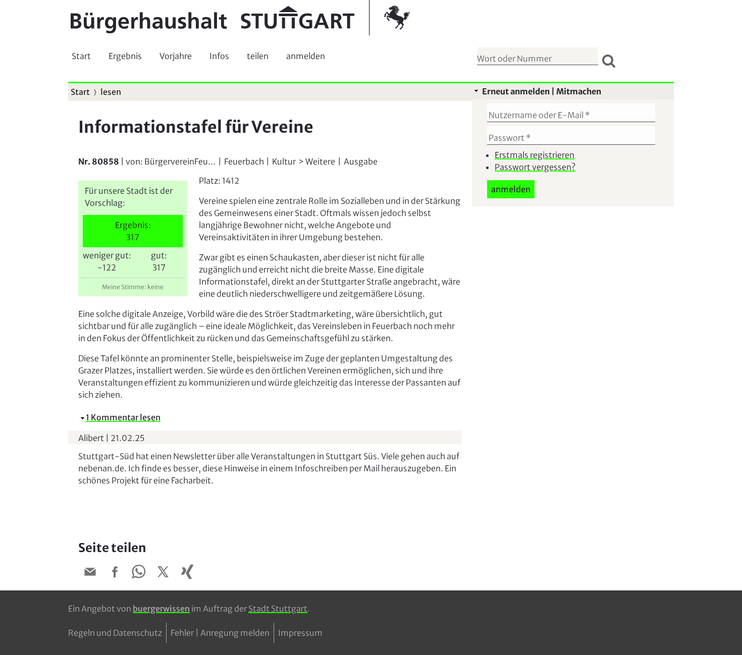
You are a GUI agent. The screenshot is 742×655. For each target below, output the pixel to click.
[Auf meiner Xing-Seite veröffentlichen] (187, 573)
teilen (258, 56)
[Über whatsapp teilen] (139, 573)
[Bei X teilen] (163, 573)
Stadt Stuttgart (277, 609)
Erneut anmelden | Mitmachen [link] (541, 91)
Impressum (300, 633)
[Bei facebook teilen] (114, 573)
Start (81, 56)
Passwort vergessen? (535, 167)
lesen (110, 92)
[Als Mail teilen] (90, 573)
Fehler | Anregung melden (220, 633)
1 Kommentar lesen (123, 417)
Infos (219, 56)
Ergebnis (125, 56)
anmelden (305, 56)
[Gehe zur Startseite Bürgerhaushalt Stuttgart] (240, 17)
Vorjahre (176, 56)
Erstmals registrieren (534, 155)
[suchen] (608, 60)
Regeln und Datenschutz (115, 633)
